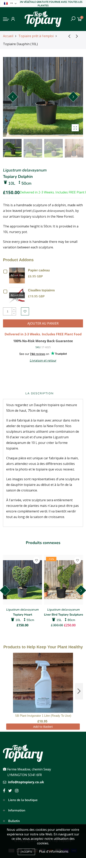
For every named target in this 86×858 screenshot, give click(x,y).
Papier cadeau (39, 270)
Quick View (18, 275)
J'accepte (26, 851)
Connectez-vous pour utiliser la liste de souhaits (25, 311)
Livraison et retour (43, 360)
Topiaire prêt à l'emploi (36, 36)
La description (39, 393)
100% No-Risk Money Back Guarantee (43, 341)
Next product (78, 36)
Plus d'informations (53, 851)
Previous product (68, 36)
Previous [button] (12, 96)
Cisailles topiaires (41, 290)
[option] (43, 97)
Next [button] (73, 96)
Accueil (8, 36)
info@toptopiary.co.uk (26, 782)
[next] (79, 691)
